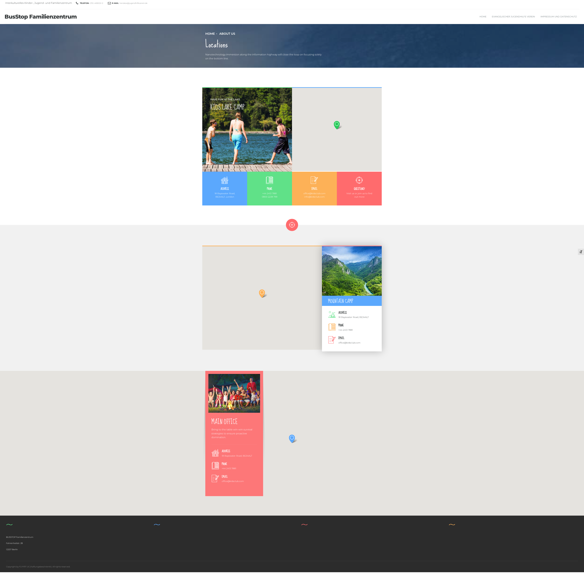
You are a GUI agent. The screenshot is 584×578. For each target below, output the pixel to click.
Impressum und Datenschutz (559, 16)
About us (227, 33)
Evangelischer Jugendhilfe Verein (513, 16)
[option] (247, 130)
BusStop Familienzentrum (41, 16)
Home (483, 16)
